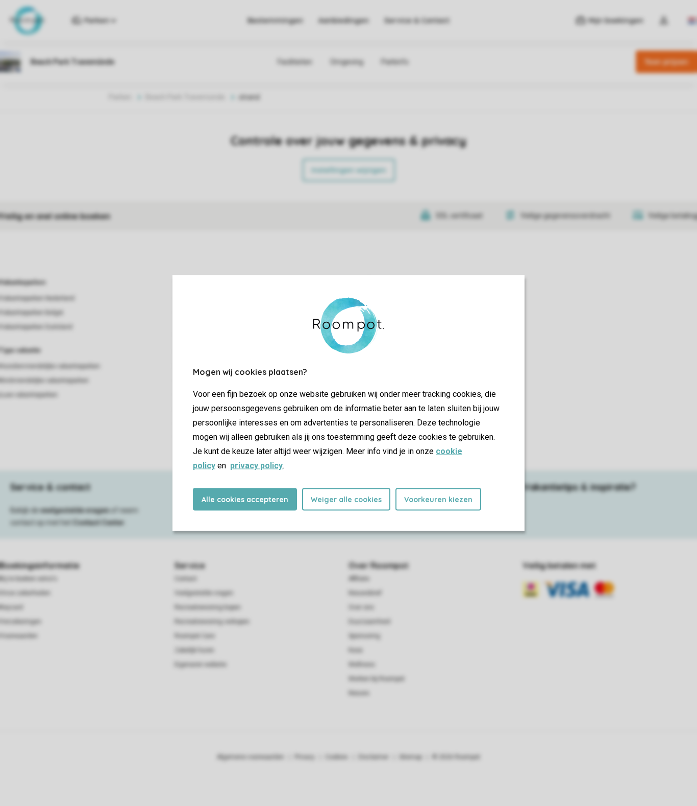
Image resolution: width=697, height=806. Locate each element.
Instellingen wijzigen (348, 170)
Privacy (304, 757)
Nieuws (358, 693)
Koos (355, 650)
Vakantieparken (22, 282)
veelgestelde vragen (74, 510)
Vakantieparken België (31, 312)
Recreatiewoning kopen (208, 607)
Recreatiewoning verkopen (212, 621)
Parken (120, 97)
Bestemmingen (275, 20)
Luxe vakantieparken (29, 394)
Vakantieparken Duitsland (36, 326)
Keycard (11, 607)
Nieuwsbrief (365, 593)
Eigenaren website (201, 664)
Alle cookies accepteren (245, 499)
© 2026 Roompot (456, 757)
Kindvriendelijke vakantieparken (44, 380)
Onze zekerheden (25, 593)
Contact (186, 578)
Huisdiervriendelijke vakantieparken (50, 366)
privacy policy (256, 465)
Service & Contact (417, 20)
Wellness (361, 664)
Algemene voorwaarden (250, 757)
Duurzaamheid (369, 621)
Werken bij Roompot (376, 678)
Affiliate (358, 578)
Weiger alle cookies (346, 499)
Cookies (336, 757)
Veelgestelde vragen (204, 593)
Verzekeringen (20, 621)
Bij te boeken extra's (28, 578)
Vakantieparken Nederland (37, 298)
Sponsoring (364, 635)
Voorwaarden (19, 635)
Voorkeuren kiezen (438, 499)
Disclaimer (373, 757)
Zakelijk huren (194, 650)
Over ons (361, 607)
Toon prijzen (666, 61)
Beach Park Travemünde (185, 97)
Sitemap (410, 757)
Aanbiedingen (343, 20)
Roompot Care (195, 635)
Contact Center (99, 522)
